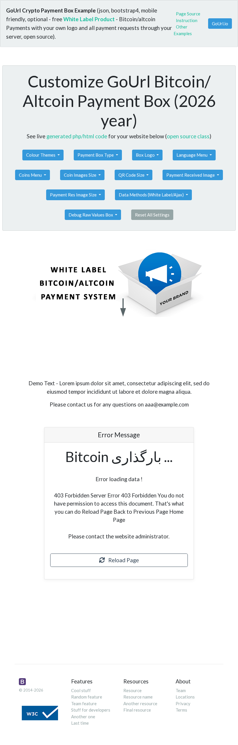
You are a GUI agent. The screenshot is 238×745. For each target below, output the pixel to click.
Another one (83, 716)
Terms (181, 709)
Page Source (188, 13)
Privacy (183, 703)
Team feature (84, 703)
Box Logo (146, 154)
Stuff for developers (90, 709)
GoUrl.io (220, 23)
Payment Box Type (96, 154)
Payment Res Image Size (74, 194)
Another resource (140, 703)
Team (181, 690)
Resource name (138, 696)
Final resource (137, 709)
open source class (188, 136)
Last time (80, 723)
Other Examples (183, 30)
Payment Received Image (191, 175)
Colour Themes (41, 154)
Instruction (186, 20)
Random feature (86, 696)
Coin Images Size (80, 175)
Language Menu (192, 154)
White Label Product (89, 19)
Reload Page (122, 560)
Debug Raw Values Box (91, 214)
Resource (132, 690)
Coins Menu (31, 175)
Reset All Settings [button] (152, 214)
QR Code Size (131, 175)
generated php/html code (76, 136)
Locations (185, 696)
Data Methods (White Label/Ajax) (152, 194)
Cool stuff (81, 690)
